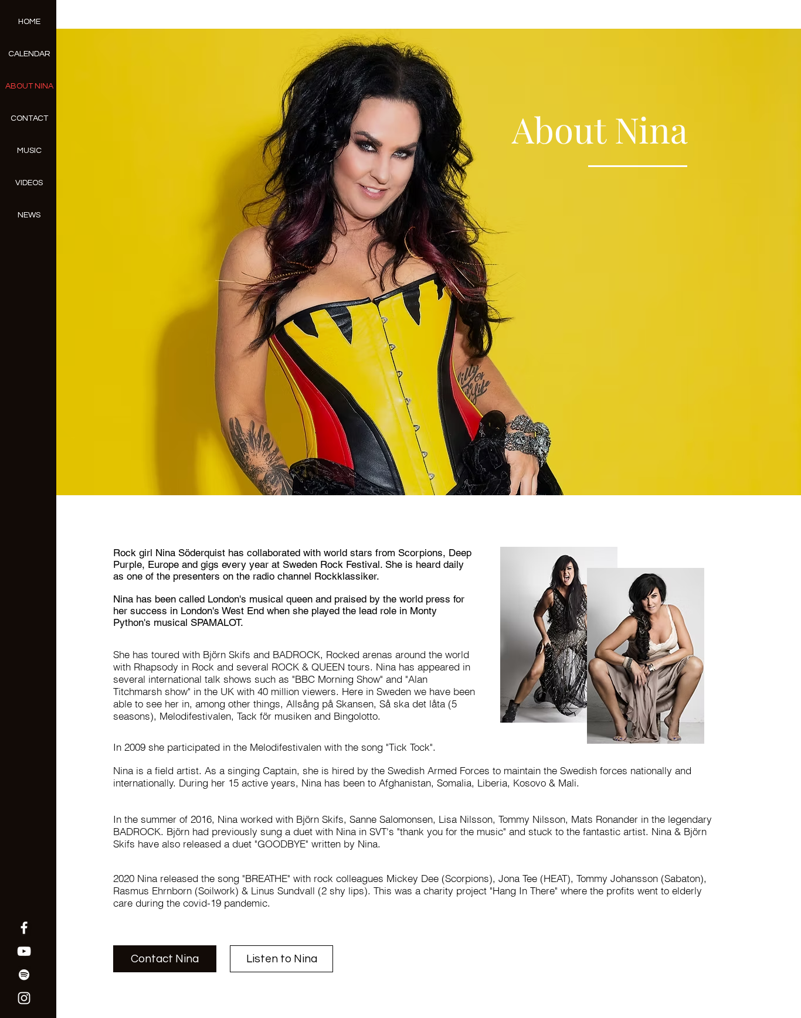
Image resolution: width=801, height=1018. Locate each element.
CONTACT (29, 118)
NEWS (29, 215)
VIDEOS (29, 183)
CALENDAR (29, 54)
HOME (29, 22)
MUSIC (29, 151)
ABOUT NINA (29, 86)
